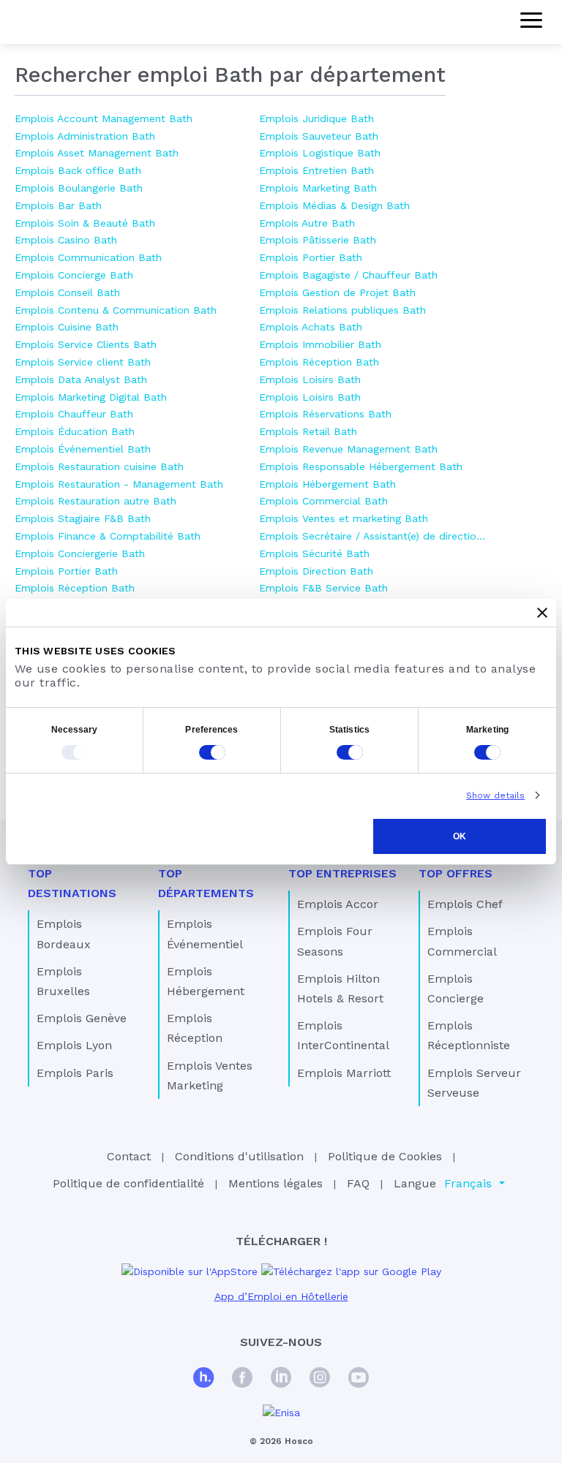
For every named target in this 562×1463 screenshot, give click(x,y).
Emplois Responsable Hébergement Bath (360, 466)
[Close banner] (542, 613)
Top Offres (455, 873)
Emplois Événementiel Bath (83, 449)
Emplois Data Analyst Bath (81, 379)
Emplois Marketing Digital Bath (91, 397)
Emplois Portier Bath (66, 571)
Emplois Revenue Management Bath (348, 449)
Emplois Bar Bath (58, 205)
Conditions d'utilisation (239, 1156)
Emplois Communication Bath (88, 257)
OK (459, 836)
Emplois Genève (82, 1018)
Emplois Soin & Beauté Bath (85, 223)
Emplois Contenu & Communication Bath (116, 310)
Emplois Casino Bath (66, 240)
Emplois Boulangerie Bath (79, 188)
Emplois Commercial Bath (323, 501)
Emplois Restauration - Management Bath (119, 484)
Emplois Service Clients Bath (86, 344)
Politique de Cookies (385, 1156)
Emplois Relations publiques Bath (342, 310)
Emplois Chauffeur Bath (74, 414)
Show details (495, 795)
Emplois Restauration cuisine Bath (99, 466)
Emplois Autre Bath (307, 223)
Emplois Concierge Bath (74, 275)
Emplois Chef (465, 904)
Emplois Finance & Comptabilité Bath (108, 536)
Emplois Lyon (74, 1045)
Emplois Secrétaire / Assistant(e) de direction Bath (374, 536)
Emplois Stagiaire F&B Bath (83, 518)
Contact (129, 1156)
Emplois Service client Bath (83, 362)
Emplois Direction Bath (316, 571)
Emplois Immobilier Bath (320, 344)
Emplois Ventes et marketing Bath (343, 518)
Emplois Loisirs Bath (310, 379)
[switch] (212, 752)
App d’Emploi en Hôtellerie (281, 1296)
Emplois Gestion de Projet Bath (337, 292)
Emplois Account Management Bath (103, 118)
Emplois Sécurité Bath (314, 553)
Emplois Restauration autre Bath (95, 501)
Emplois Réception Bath (75, 588)
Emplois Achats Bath (310, 327)
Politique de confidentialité (128, 1183)
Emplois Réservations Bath (325, 414)
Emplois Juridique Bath (316, 118)
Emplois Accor (337, 904)
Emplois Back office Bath (78, 170)
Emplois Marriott (344, 1073)
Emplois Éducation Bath (75, 431)
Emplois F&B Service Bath (323, 588)
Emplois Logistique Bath (320, 153)
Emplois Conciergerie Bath (80, 553)
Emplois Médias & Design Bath (334, 205)
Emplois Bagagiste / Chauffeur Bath (348, 275)
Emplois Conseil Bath (67, 292)
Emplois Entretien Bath (316, 170)
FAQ (358, 1183)
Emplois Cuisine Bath (67, 327)
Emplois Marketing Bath (318, 188)
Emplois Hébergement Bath (327, 484)
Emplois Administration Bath (85, 136)
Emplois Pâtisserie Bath (317, 240)
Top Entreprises (342, 873)
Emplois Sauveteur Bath (318, 136)
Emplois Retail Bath (308, 431)
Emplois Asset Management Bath (97, 153)
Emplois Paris (75, 1073)
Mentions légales (275, 1183)
